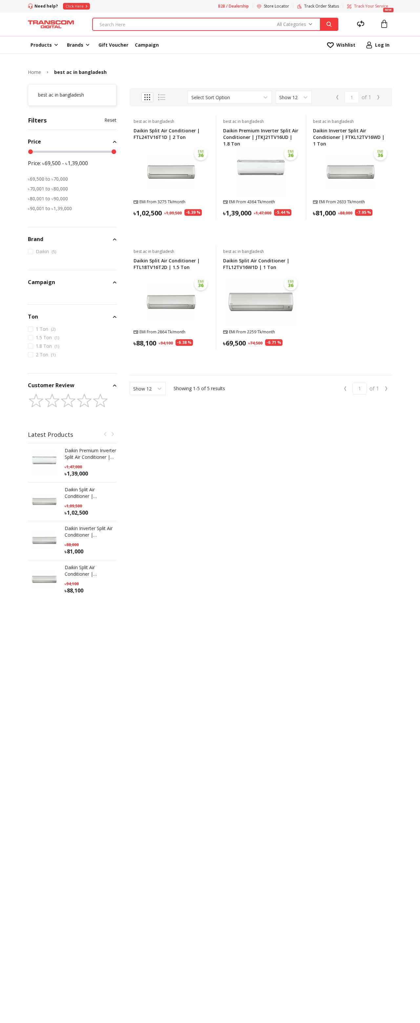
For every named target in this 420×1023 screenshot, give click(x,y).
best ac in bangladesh (80, 72)
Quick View (171, 229)
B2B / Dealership (233, 6)
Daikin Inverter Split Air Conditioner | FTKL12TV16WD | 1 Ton (89, 531)
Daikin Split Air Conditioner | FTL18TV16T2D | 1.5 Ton (87, 570)
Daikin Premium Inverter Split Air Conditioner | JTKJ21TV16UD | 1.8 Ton (90, 453)
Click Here (75, 6)
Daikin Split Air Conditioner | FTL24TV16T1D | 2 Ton (90, 493)
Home (34, 72)
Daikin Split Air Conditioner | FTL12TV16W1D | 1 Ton (256, 263)
